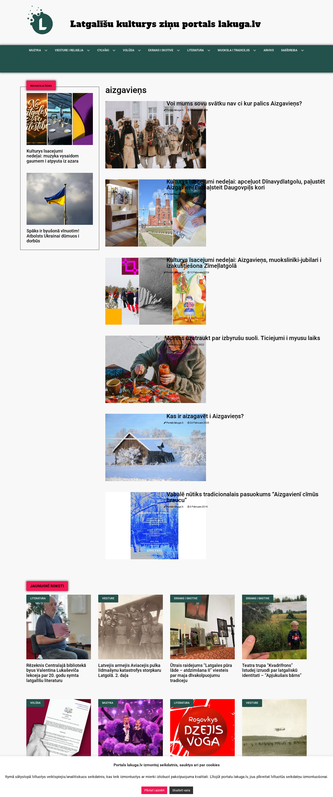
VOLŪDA (35, 702)
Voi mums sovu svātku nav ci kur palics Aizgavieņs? (234, 103)
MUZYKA (107, 702)
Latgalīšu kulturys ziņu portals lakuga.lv (165, 24)
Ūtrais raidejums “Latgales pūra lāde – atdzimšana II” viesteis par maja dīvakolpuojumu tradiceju (201, 673)
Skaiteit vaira (181, 790)
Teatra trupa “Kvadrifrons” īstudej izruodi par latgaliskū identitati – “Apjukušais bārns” (272, 670)
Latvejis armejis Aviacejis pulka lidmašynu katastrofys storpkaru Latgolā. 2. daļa (129, 670)
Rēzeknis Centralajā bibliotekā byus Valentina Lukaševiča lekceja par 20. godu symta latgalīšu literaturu (56, 673)
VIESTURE (108, 598)
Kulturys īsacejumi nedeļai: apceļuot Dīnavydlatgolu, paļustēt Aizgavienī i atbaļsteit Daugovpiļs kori (245, 184)
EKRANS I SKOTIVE (185, 598)
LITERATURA (38, 598)
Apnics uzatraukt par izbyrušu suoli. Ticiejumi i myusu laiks (243, 338)
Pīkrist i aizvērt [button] (154, 790)
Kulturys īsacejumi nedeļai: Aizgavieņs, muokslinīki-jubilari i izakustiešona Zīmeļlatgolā (243, 263)
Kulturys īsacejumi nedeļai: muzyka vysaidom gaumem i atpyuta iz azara (53, 156)
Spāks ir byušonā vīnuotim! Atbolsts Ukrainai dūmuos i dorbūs (53, 236)
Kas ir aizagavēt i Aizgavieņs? (205, 416)
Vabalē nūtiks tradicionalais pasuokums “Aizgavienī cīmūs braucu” (242, 497)
